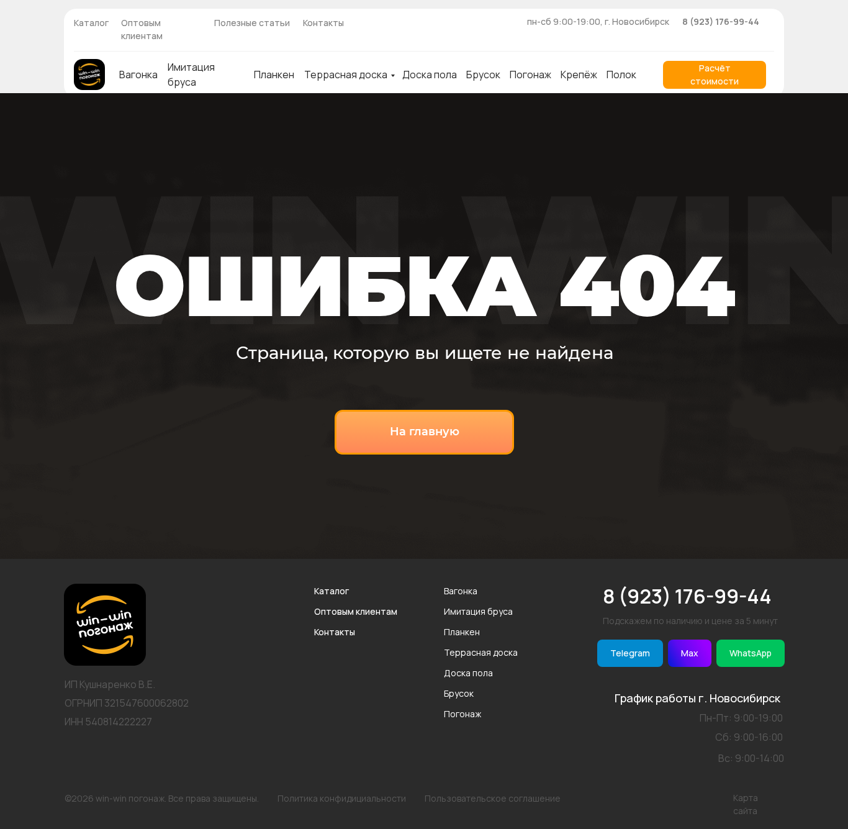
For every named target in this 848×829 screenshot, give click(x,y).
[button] (714, 75)
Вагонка (138, 74)
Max (689, 653)
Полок (621, 74)
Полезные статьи (252, 23)
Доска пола (429, 74)
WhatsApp (750, 653)
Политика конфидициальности (341, 798)
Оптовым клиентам (355, 611)
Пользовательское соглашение (493, 798)
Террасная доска (345, 74)
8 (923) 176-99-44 (720, 21)
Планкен (274, 74)
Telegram (630, 653)
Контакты (323, 23)
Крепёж (579, 74)
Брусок (483, 74)
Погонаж (530, 74)
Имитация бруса (478, 611)
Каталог (91, 23)
